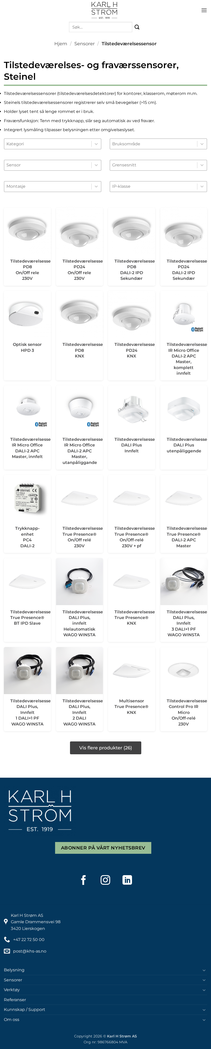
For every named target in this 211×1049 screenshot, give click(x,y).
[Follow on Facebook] (84, 880)
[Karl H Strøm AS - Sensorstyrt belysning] (104, 10)
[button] (204, 10)
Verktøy (12, 989)
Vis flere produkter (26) (105, 748)
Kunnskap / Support (24, 1009)
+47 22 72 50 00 (29, 939)
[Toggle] (204, 970)
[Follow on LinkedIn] (127, 880)
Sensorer (84, 44)
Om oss (11, 1019)
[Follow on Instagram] (105, 880)
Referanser (15, 999)
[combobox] (47, 144)
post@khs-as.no (29, 951)
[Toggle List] (96, 144)
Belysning (14, 969)
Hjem (60, 44)
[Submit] (137, 27)
